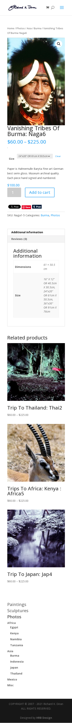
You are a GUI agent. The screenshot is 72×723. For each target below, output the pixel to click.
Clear (58, 156)
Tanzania (16, 645)
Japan (14, 667)
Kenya (14, 633)
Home (10, 28)
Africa (11, 623)
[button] (58, 43)
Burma (37, 28)
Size (11, 158)
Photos (20, 28)
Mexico (12, 679)
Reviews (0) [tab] (19, 239)
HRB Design (44, 718)
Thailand (16, 673)
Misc (10, 685)
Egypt (14, 627)
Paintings (16, 604)
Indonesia (17, 661)
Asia (29, 28)
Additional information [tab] (27, 232)
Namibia (16, 639)
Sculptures (17, 610)
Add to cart (39, 192)
